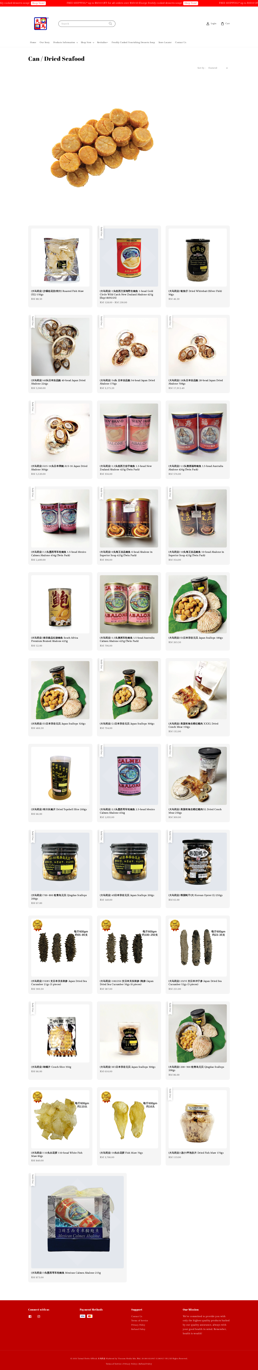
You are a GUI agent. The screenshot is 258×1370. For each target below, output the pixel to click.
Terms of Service (139, 1320)
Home (33, 42)
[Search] (110, 24)
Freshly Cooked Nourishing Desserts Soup (133, 42)
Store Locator (165, 42)
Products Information (64, 42)
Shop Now (86, 42)
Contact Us (180, 42)
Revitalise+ (102, 42)
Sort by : (201, 68)
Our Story (45, 42)
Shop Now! (150, 3)
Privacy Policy (138, 1325)
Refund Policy (138, 1329)
